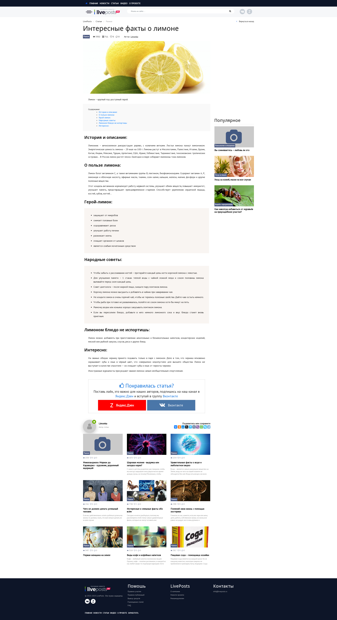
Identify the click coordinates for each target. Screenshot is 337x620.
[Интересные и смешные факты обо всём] (147, 490)
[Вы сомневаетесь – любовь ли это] (234, 136)
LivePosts (87, 21)
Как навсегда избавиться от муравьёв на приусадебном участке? (233, 210)
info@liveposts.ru (220, 591)
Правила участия (134, 591)
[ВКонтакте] (175, 427)
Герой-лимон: (105, 117)
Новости (104, 3)
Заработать (133, 613)
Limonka (134, 36)
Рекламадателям (177, 598)
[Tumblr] (194, 427)
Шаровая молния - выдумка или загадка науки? (143, 464)
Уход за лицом (220, 175)
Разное (86, 36)
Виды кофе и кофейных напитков (144, 555)
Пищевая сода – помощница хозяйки (190, 555)
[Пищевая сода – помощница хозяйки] (190, 536)
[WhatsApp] (201, 427)
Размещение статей (135, 602)
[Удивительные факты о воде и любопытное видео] (190, 444)
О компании (175, 591)
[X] (186, 427)
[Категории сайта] (89, 12)
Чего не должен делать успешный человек (100, 510)
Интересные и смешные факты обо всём (145, 510)
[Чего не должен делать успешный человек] (103, 490)
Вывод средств (134, 598)
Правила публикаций (136, 595)
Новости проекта (177, 595)
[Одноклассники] (179, 427)
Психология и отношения (225, 146)
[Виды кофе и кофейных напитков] (147, 536)
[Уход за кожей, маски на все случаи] (234, 166)
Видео (123, 3)
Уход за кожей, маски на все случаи (232, 179)
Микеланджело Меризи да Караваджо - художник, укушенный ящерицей (101, 465)
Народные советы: (107, 120)
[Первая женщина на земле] (103, 536)
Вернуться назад (246, 21)
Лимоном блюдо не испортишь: (113, 123)
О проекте (134, 3)
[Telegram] (208, 427)
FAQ (129, 605)
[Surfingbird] (190, 427)
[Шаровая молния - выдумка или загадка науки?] (147, 444)
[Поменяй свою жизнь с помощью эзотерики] (190, 490)
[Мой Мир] (183, 427)
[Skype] (205, 427)
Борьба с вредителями (223, 204)
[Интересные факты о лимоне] (146, 67)
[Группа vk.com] (242, 11)
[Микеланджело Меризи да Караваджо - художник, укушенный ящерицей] (103, 444)
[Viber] (197, 427)
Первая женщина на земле (96, 555)
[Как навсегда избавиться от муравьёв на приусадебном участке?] (234, 195)
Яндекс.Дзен (124, 396)
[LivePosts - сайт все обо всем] (107, 12)
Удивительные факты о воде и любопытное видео (186, 464)
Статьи (115, 3)
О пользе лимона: (107, 114)
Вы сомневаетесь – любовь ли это (231, 150)
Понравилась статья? (149, 385)
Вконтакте (170, 396)
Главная (93, 3)
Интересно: (104, 125)
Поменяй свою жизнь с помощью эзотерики (187, 510)
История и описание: (108, 112)
